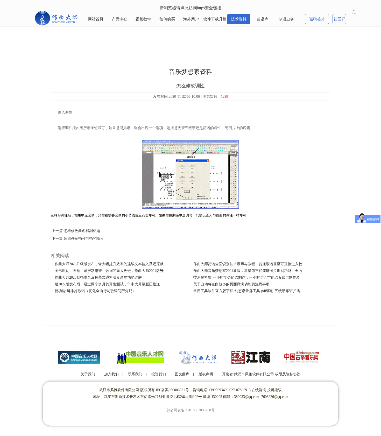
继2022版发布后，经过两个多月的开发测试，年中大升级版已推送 (107, 284)
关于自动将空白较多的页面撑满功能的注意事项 (231, 284)
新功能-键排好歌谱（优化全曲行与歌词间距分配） (95, 291)
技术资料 (238, 19)
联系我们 (135, 374)
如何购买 (167, 19)
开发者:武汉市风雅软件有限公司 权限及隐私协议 (261, 374)
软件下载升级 (215, 19)
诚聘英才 (317, 19)
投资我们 (158, 374)
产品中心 (119, 19)
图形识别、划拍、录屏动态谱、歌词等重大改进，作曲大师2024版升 (109, 271)
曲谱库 (263, 19)
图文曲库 (182, 374)
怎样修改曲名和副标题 (82, 231)
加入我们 (111, 374)
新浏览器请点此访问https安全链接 (190, 8)
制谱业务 (286, 19)
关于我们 (88, 374)
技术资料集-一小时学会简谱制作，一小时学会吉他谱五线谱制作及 (246, 277)
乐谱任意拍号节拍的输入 (84, 239)
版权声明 (206, 374)
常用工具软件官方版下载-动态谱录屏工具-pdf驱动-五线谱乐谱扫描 (246, 291)
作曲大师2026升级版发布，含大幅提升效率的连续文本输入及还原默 (109, 264)
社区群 (339, 19)
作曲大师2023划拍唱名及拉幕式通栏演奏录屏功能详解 (98, 277)
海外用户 (191, 19)
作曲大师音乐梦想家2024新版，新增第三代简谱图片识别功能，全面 (247, 271)
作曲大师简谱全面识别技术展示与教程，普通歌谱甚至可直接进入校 (247, 264)
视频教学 (143, 19)
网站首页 (95, 19)
